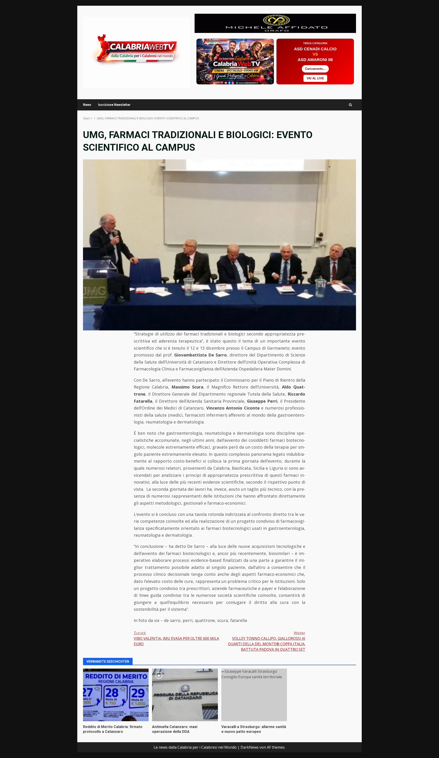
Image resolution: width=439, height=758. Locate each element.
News (87, 105)
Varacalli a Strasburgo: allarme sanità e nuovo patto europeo (254, 695)
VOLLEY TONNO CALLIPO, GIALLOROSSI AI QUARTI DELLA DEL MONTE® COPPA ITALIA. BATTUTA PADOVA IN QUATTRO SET (266, 641)
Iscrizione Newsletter (114, 105)
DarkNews (250, 747)
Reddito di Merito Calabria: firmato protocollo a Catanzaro (116, 695)
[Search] (350, 104)
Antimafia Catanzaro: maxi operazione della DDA (185, 695)
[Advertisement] (275, 22)
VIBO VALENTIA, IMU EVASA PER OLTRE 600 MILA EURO (176, 638)
